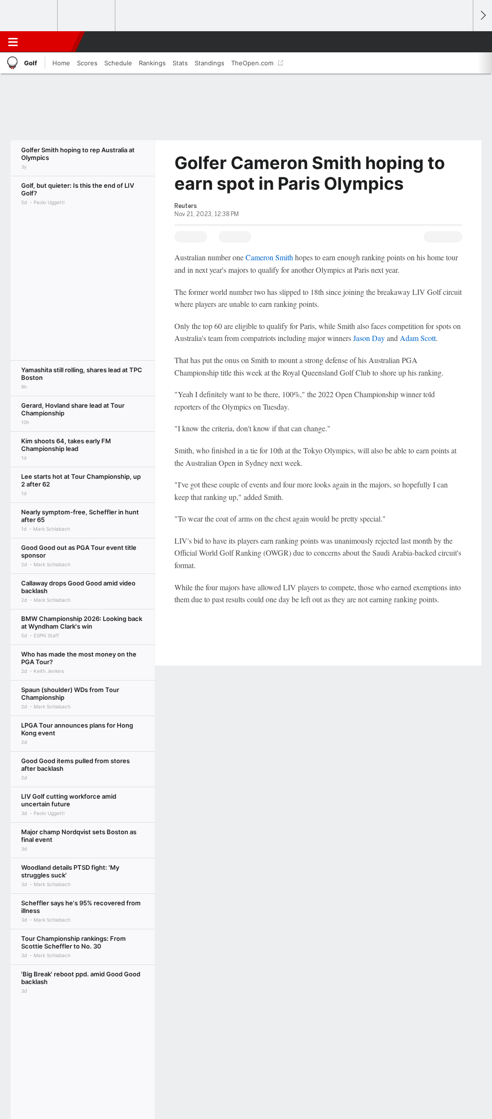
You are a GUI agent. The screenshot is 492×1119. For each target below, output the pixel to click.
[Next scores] (482, 15)
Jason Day (369, 338)
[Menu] (13, 41)
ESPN (51, 41)
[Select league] (29, 16)
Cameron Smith (269, 257)
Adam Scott (418, 338)
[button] (461, 41)
